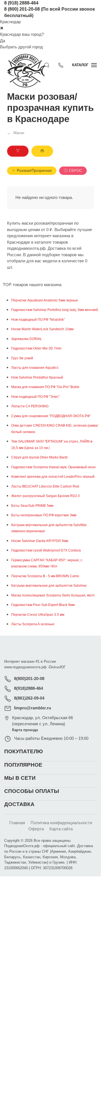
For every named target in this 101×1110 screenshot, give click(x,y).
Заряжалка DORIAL (26, 339)
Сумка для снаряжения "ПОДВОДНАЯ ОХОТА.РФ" (51, 416)
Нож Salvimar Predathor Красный (37, 377)
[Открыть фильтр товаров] (18, 151)
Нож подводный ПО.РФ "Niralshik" (38, 320)
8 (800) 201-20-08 (22, 9)
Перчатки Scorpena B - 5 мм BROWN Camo (45, 576)
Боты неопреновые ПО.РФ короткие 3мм (43, 515)
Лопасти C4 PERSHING (30, 406)
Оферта (36, 828)
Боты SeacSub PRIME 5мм (32, 506)
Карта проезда (25, 730)
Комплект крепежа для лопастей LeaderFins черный (53, 477)
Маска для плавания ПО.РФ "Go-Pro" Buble (45, 387)
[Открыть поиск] (47, 65)
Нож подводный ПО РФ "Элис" (35, 397)
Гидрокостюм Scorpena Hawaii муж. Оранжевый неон (53, 467)
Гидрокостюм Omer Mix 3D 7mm (36, 348)
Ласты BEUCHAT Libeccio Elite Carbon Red (45, 486)
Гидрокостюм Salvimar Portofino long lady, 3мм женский (54, 310)
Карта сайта (61, 828)
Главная (17, 822)
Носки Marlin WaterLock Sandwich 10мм (42, 329)
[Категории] (42, 151)
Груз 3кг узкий (22, 358)
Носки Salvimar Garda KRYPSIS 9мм (39, 541)
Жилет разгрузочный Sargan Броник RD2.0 (45, 496)
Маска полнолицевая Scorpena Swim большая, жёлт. (53, 595)
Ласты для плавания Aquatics (34, 368)
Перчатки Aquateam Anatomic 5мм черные (44, 300)
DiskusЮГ (57, 667)
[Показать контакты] (61, 65)
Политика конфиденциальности (61, 822)
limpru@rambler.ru (32, 707)
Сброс (75, 170)
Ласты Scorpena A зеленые (32, 624)
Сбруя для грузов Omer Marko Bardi (39, 457)
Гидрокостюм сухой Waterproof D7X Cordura (46, 550)
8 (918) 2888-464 (21, 3)
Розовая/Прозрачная (34, 170)
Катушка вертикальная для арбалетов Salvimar (49, 586)
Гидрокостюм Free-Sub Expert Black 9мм (43, 605)
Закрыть (75, 884)
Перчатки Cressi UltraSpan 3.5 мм (37, 615)
